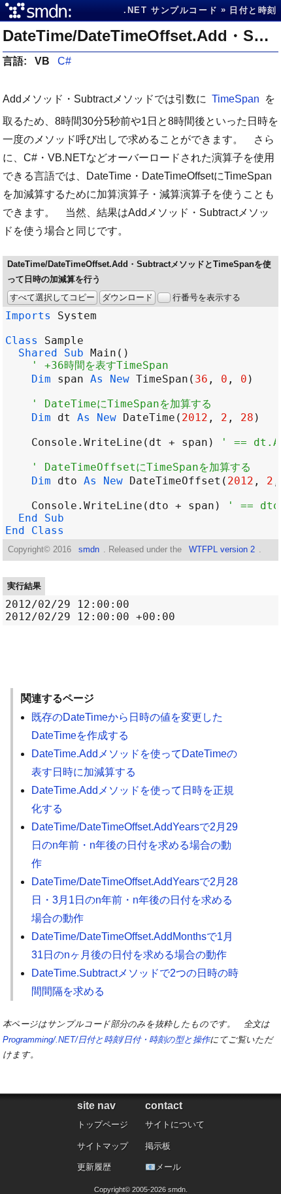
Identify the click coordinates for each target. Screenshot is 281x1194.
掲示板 (158, 1146)
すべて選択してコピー (52, 297)
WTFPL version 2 (222, 549)
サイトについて (175, 1124)
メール (168, 1167)
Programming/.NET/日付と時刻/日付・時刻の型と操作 (106, 1040)
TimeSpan (235, 98)
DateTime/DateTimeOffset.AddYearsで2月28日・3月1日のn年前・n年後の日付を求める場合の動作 (134, 900)
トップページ (102, 1124)
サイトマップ (102, 1146)
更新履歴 (94, 1167)
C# (64, 61)
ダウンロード (127, 297)
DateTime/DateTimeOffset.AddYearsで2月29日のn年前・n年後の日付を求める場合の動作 (134, 845)
